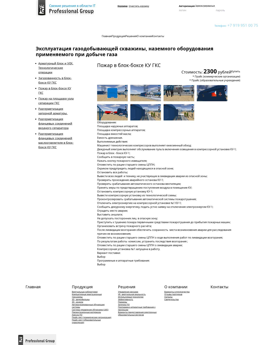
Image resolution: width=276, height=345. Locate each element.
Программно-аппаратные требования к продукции (136, 308)
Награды (168, 297)
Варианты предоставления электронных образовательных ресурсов (137, 313)
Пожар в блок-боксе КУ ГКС (197, 25)
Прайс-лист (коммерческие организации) (91, 317)
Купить (235, 71)
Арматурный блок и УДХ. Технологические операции (55, 67)
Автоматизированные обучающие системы (88, 306)
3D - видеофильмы (81, 299)
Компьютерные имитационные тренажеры (63, 25)
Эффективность (125, 299)
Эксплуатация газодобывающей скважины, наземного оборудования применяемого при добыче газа (134, 25)
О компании (175, 286)
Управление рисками (128, 291)
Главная (33, 286)
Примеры (122, 302)
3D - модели (77, 302)
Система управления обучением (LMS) (90, 309)
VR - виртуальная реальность (132, 294)
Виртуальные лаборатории (85, 291)
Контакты (219, 286)
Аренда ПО (77, 314)
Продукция (35, 25)
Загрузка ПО (124, 304)
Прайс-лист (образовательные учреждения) (86, 321)
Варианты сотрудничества (177, 291)
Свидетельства (171, 299)
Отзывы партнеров (173, 294)
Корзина (122, 6)
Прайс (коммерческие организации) (217, 76)
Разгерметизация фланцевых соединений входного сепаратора (55, 123)
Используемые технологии (130, 297)
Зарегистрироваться (205, 5)
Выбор (101, 256)
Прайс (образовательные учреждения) (216, 80)
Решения (126, 286)
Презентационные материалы (86, 312)
